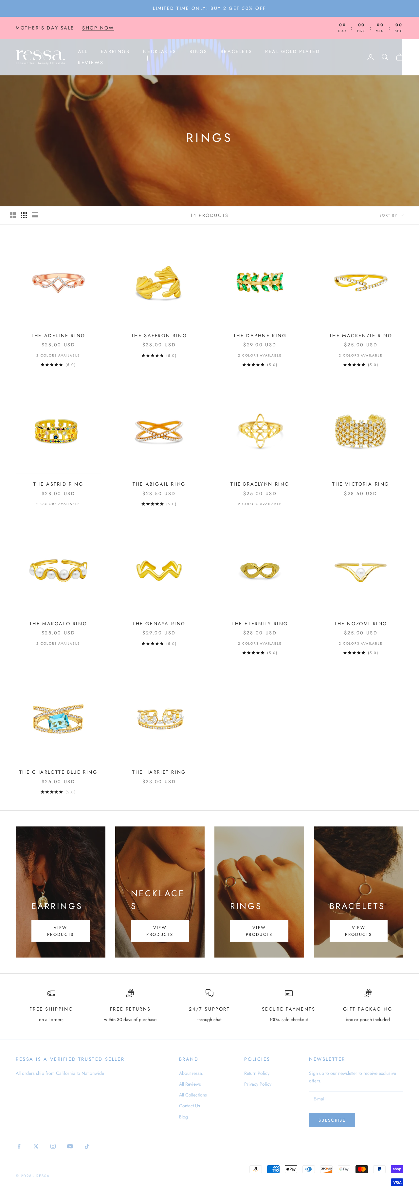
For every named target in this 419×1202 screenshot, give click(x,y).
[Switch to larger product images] (13, 215)
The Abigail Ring (159, 484)
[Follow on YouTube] (70, 1146)
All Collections (193, 1095)
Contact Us (189, 1105)
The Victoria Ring (360, 484)
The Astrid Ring (58, 484)
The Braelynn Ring (259, 484)
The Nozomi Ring (360, 623)
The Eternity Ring (260, 623)
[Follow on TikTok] (87, 1146)
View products (60, 931)
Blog (183, 1117)
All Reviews (190, 1084)
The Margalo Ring (58, 623)
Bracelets (236, 51)
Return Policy (256, 1073)
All (83, 51)
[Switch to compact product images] (35, 215)
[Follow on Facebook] (19, 1146)
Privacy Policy (257, 1084)
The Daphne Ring (260, 335)
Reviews (90, 62)
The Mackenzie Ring (360, 335)
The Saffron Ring (159, 335)
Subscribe (332, 1120)
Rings (199, 51)
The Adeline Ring (58, 335)
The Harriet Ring (159, 772)
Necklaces (159, 51)
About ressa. (191, 1073)
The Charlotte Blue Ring (58, 772)
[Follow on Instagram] (53, 1146)
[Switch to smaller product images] (24, 215)
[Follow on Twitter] (36, 1146)
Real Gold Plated (292, 51)
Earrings (115, 51)
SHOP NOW (98, 28)
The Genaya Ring (159, 623)
